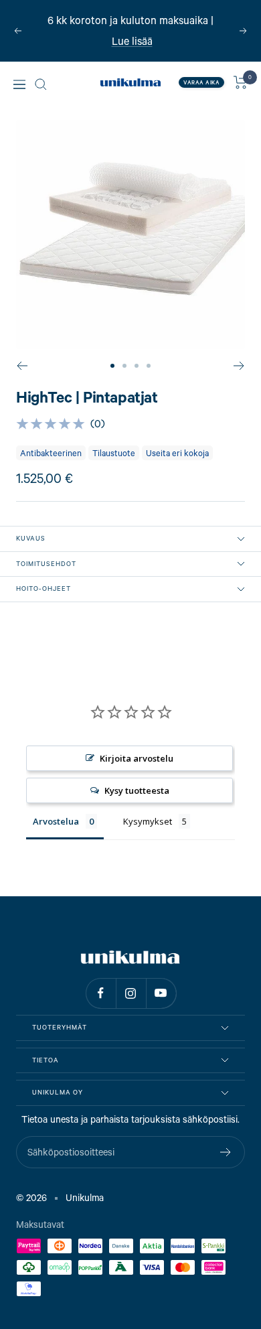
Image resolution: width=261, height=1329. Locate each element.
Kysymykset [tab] (147, 821)
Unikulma (85, 1197)
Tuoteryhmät (59, 1027)
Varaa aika (201, 82)
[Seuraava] (239, 365)
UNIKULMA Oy (57, 1092)
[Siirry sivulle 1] (112, 366)
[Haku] (41, 84)
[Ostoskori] (241, 82)
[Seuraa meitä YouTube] (161, 993)
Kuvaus (31, 538)
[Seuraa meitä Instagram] (131, 993)
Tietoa (45, 1060)
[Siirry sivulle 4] (149, 366)
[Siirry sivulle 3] (137, 366)
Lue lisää (132, 40)
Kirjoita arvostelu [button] (136, 758)
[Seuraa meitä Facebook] (101, 993)
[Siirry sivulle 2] (124, 366)
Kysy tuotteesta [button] (136, 790)
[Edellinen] (21, 365)
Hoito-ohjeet (43, 588)
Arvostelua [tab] (56, 821)
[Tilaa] (226, 1152)
